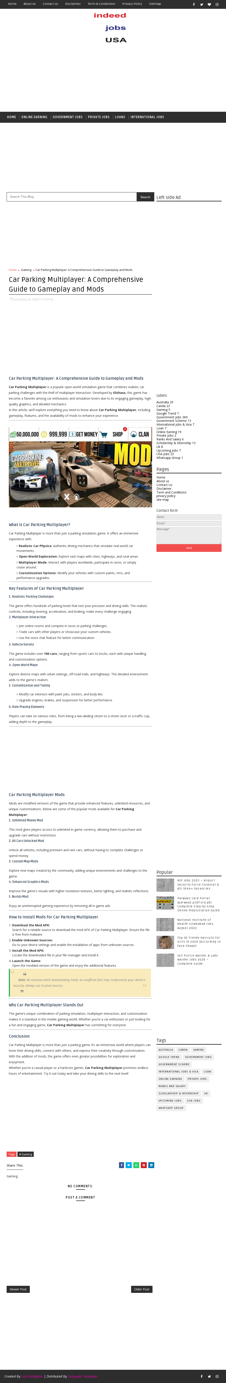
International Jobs (147, 117)
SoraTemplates (32, 1376)
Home (12, 4)
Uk (159, 447)
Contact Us (164, 485)
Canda (163, 406)
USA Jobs (165, 454)
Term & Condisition (101, 4)
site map (162, 499)
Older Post (141, 1289)
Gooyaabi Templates (83, 1376)
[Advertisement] (113, 79)
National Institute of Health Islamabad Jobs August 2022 (195, 924)
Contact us (50, 4)
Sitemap (155, 4)
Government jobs (68, 117)
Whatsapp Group (169, 458)
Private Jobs (99, 117)
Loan (161, 428)
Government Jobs (172, 417)
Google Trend (167, 413)
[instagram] (217, 4)
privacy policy (165, 496)
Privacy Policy (132, 4)
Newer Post (18, 1289)
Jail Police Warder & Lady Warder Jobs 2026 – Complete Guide (197, 959)
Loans (120, 117)
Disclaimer (73, 4)
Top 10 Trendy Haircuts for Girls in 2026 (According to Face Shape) (199, 941)
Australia (164, 402)
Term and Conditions (171, 492)
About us (30, 4)
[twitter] (201, 4)
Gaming (163, 410)
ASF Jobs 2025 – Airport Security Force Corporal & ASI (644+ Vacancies (198, 884)
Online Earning (34, 117)
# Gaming (25, 1154)
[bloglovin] (209, 4)
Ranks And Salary (170, 439)
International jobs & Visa (175, 424)
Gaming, (47, 299)
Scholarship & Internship (176, 443)
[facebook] (194, 4)
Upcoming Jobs (168, 450)
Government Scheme (173, 421)
